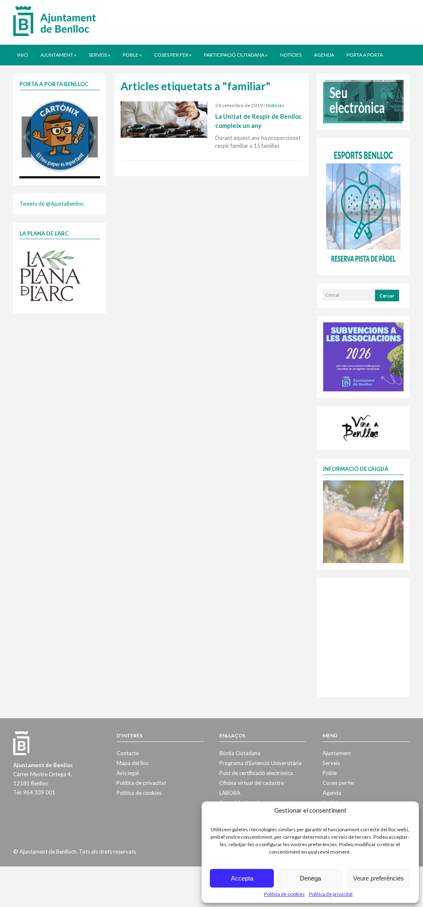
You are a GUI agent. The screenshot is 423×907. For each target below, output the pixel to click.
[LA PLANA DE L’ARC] (50, 275)
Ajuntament (58, 55)
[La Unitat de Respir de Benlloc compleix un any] (164, 119)
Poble (132, 55)
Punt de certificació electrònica (256, 773)
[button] (26, 137)
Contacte (127, 753)
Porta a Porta (365, 55)
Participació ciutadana (236, 55)
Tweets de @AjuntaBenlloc (51, 203)
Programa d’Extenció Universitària (260, 763)
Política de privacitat (331, 894)
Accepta (242, 878)
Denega (310, 878)
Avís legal (127, 773)
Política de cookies (284, 894)
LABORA (229, 792)
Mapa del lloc (132, 763)
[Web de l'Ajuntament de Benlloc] (54, 20)
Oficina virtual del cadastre (251, 783)
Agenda (324, 55)
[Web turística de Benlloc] (362, 427)
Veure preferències (378, 878)
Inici (22, 55)
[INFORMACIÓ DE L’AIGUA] (363, 521)
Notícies (291, 55)
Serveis (99, 55)
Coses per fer (173, 55)
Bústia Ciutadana (239, 753)
